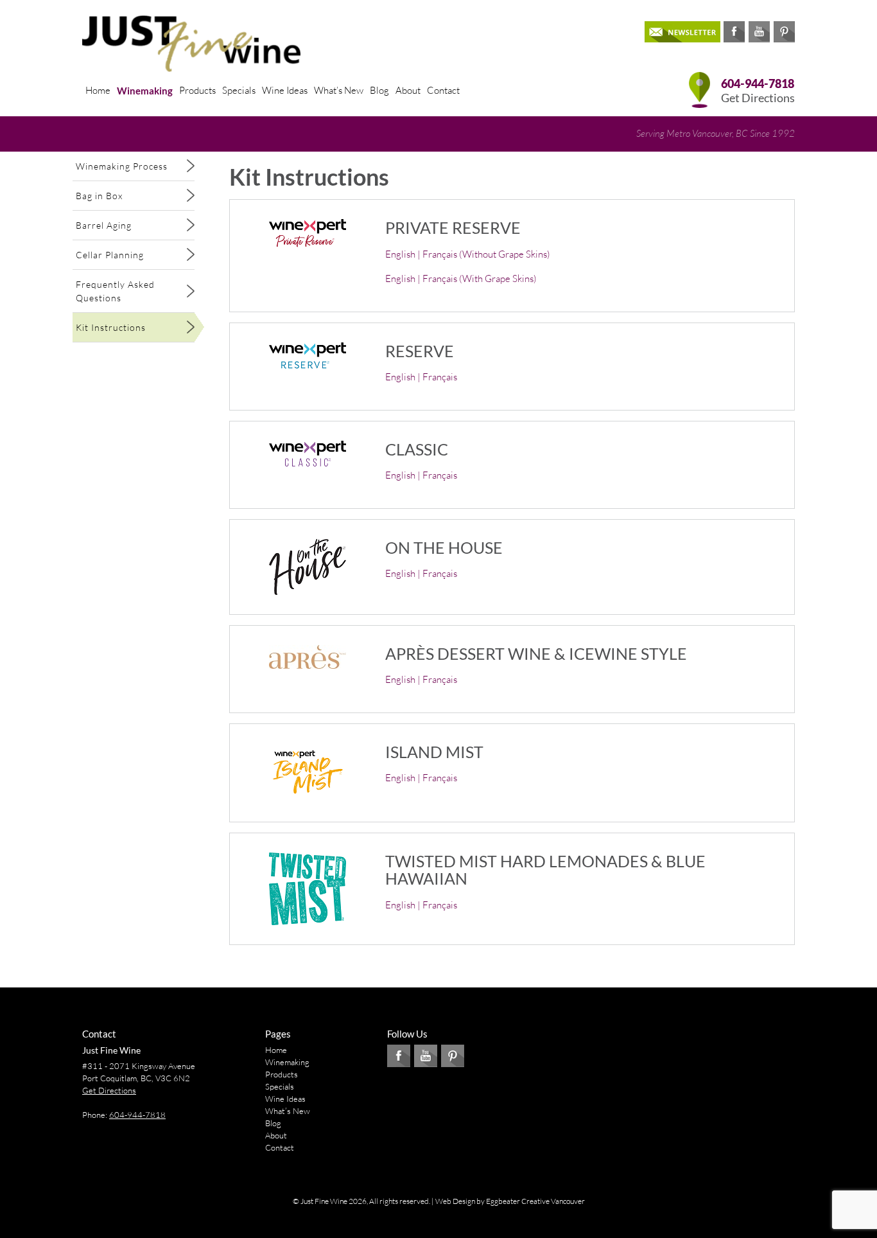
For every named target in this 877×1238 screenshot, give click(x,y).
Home (97, 90)
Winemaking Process (122, 166)
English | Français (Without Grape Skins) (467, 254)
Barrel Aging (104, 225)
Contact (443, 90)
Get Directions (758, 98)
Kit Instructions (111, 327)
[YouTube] (759, 31)
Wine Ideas (285, 90)
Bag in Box (99, 195)
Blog (379, 90)
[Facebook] (734, 31)
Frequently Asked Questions (115, 291)
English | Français (421, 377)
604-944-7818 (757, 84)
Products (197, 90)
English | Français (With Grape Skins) (461, 278)
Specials (239, 90)
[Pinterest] (784, 31)
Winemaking (145, 90)
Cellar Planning (110, 254)
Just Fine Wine (111, 1050)
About (408, 90)
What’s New (338, 90)
